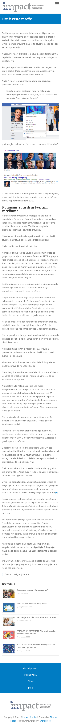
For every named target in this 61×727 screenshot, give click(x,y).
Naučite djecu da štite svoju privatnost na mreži (36, 617)
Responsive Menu (57, 3)
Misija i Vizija (30, 675)
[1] (56, 492)
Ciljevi (30, 681)
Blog (30, 688)
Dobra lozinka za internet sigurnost (32, 603)
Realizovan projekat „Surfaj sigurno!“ (32, 590)
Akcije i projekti (30, 668)
